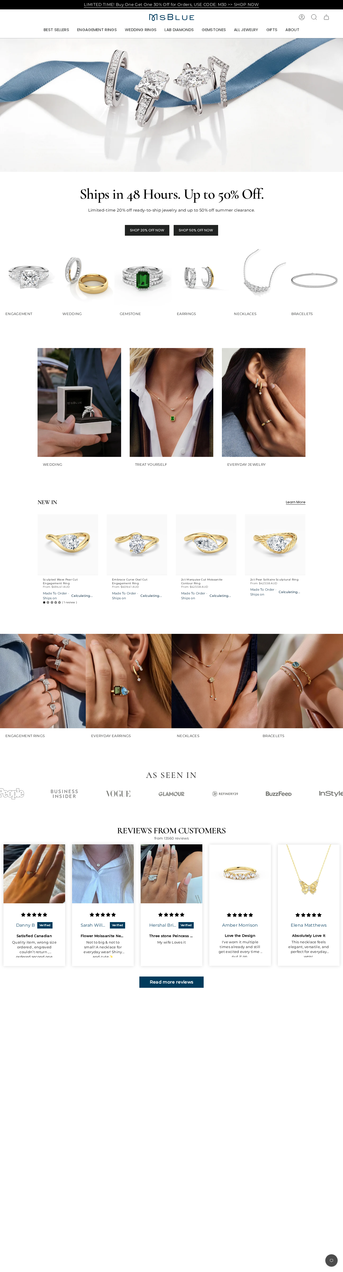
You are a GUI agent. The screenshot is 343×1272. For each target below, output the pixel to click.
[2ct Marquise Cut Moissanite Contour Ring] (206, 544)
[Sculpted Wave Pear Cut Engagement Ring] (68, 544)
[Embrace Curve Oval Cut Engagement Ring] (137, 544)
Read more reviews (171, 982)
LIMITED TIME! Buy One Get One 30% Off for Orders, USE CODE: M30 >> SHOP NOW (171, 4)
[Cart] (326, 17)
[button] (97, 30)
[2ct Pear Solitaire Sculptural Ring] (275, 544)
